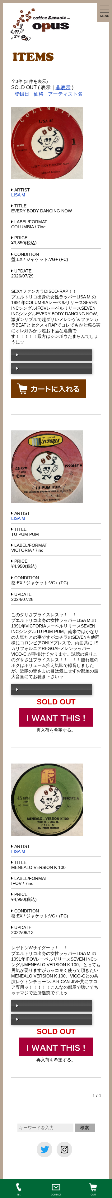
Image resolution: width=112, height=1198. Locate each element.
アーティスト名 (65, 94)
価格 (39, 94)
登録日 (21, 94)
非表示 (63, 87)
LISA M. (18, 851)
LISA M (18, 194)
